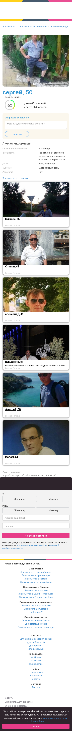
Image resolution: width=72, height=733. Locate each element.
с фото (36, 678)
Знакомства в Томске (35, 578)
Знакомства (9, 26)
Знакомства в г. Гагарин (16, 178)
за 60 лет (36, 660)
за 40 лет (36, 657)
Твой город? (36, 612)
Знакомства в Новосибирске (36, 571)
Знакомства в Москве (36, 590)
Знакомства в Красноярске (36, 605)
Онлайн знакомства (16, 705)
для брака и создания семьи (36, 638)
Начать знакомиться (36, 535)
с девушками (36, 672)
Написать (17, 134)
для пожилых (36, 663)
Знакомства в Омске (36, 623)
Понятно (36, 726)
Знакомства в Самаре (36, 608)
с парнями (36, 675)
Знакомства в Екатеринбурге (36, 581)
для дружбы (35, 645)
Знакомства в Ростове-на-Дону (36, 597)
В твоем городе (59, 26)
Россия (36, 687)
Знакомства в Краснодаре (36, 575)
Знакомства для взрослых (19, 701)
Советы (9, 697)
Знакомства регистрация (33, 26)
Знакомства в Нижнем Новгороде (36, 627)
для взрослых (36, 648)
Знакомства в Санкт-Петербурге (35, 593)
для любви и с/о (36, 642)
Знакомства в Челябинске (36, 620)
